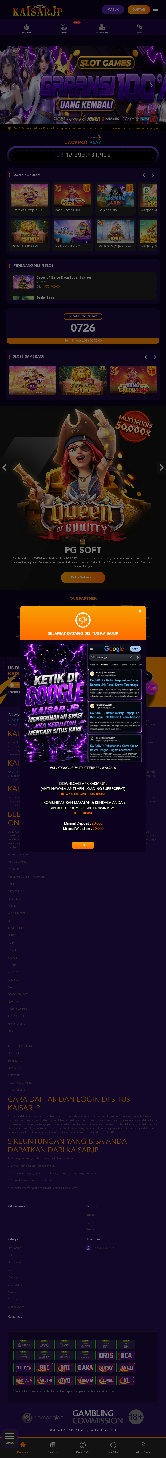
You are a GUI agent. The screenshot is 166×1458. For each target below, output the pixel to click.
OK (83, 845)
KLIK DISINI (83, 813)
